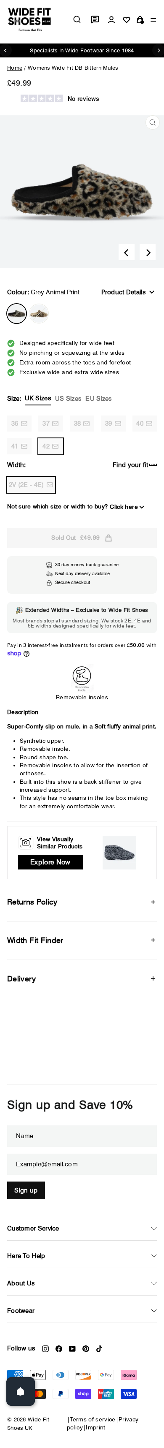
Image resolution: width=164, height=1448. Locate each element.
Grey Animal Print (16, 313)
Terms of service (93, 1419)
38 (77, 423)
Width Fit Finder (35, 940)
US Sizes (68, 398)
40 (139, 423)
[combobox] (76, 19)
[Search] (76, 19)
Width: (16, 465)
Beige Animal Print (38, 313)
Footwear (20, 1311)
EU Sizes (98, 398)
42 (46, 446)
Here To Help (26, 1256)
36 (15, 423)
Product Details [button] (123, 292)
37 (46, 423)
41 (15, 446)
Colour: (43, 292)
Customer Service (33, 1228)
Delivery (21, 978)
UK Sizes (38, 398)
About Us (20, 1283)
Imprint (95, 1427)
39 (108, 423)
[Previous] (127, 252)
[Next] (148, 252)
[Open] (20, 1391)
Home (14, 67)
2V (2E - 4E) (26, 485)
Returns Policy (32, 901)
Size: (59, 398)
